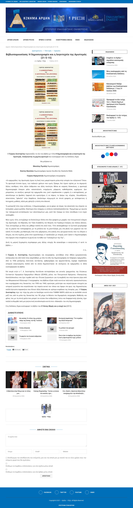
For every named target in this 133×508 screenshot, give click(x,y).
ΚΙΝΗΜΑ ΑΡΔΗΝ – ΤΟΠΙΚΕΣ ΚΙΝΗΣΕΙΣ (47, 1)
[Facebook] (122, 1)
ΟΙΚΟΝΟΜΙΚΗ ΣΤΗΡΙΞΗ (75, 1)
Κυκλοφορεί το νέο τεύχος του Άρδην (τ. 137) (117, 116)
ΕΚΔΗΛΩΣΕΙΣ (89, 40)
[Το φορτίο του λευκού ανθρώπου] (12, 337)
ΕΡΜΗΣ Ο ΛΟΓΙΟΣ (45, 40)
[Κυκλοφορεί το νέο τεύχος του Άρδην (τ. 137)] (98, 118)
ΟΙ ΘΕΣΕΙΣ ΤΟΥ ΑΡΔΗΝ (12, 1)
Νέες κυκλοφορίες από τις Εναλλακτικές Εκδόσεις (117, 72)
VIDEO (77, 40)
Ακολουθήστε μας (98, 137)
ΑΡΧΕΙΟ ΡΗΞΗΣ (28, 40)
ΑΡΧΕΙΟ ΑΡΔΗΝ (12, 40)
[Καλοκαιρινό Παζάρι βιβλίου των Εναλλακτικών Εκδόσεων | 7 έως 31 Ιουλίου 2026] (98, 87)
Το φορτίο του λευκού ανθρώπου (30, 336)
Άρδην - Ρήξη (41, 61)
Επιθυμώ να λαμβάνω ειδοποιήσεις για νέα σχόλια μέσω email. (29, 466)
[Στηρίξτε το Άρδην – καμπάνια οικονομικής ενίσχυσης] (98, 61)
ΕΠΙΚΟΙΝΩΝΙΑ (63, 1)
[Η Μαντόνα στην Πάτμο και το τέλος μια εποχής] (18, 379)
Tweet (9, 349)
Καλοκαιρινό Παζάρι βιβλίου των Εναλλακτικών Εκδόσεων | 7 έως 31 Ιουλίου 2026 (117, 87)
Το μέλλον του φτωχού (66, 328)
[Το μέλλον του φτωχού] (52, 329)
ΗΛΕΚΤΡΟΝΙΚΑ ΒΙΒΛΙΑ (64, 40)
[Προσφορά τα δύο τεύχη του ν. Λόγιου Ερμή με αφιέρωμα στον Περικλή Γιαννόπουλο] (98, 103)
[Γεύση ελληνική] (12, 329)
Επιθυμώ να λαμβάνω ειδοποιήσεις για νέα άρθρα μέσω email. (29, 472)
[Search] (126, 40)
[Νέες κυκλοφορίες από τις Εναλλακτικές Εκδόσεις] (98, 74)
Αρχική (8, 47)
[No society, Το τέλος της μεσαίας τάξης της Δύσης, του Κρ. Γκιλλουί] (12, 320)
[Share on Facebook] (44, 359)
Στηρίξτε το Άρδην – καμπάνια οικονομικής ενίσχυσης (115, 60)
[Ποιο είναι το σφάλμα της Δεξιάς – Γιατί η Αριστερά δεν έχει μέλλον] (52, 337)
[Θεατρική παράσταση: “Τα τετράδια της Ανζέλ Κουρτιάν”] (52, 320)
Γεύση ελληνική (24, 328)
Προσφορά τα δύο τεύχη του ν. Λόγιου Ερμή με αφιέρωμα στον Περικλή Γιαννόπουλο (116, 103)
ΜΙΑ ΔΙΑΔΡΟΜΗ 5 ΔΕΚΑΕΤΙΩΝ (28, 1)
